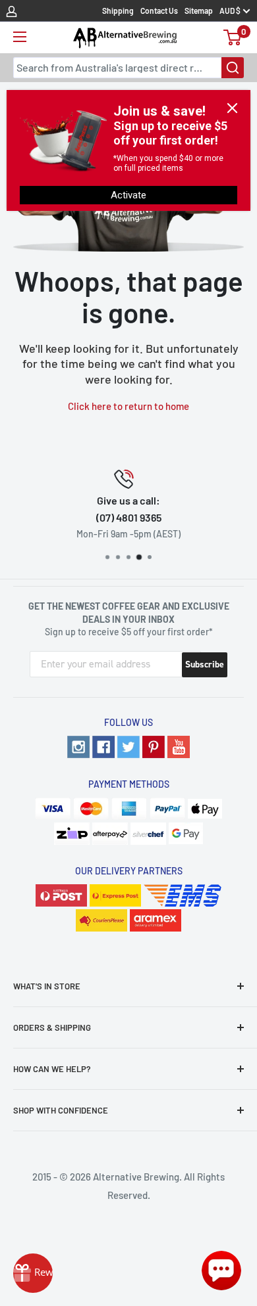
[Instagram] (78, 747)
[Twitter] (128, 747)
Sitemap (199, 10)
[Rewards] (33, 1273)
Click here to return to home (128, 406)
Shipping (118, 10)
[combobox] (128, 67)
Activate (128, 195)
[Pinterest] (153, 747)
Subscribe (204, 664)
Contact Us (159, 10)
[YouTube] (178, 747)
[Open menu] (19, 37)
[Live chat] (221, 1270)
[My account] (11, 10)
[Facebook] (103, 747)
